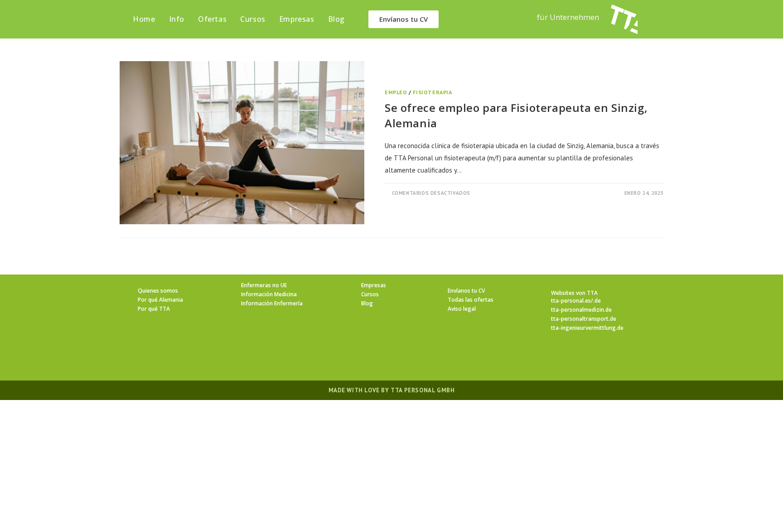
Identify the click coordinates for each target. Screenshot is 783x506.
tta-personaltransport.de (583, 319)
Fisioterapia (432, 92)
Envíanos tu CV (466, 290)
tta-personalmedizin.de (581, 309)
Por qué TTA (154, 309)
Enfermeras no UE (264, 285)
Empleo (396, 92)
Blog (367, 303)
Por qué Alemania (160, 300)
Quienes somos (158, 290)
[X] (337, 358)
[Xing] (424, 358)
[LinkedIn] (402, 358)
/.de (596, 300)
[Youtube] (446, 358)
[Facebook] (359, 358)
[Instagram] (380, 358)
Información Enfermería (272, 303)
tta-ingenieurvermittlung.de (587, 328)
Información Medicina (269, 294)
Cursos (370, 294)
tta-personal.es (571, 300)
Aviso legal (462, 309)
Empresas (373, 285)
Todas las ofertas (470, 300)
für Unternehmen (568, 17)
